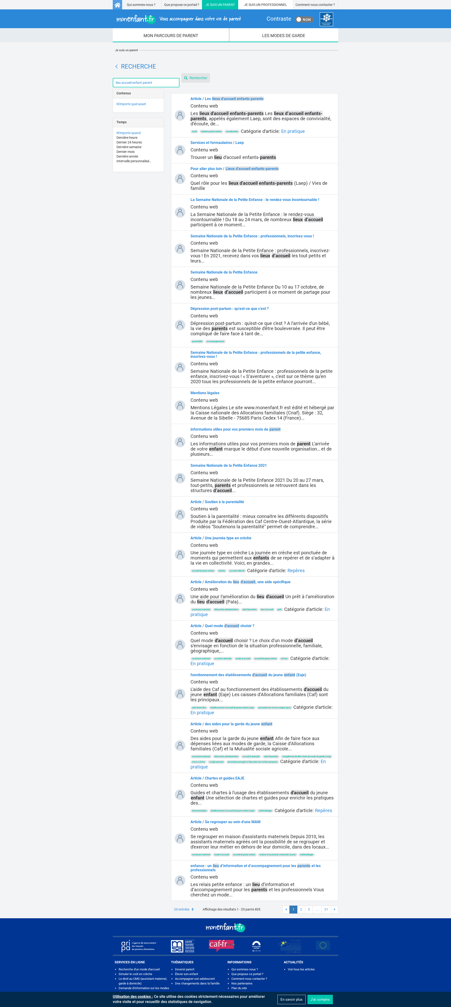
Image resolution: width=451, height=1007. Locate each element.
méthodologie (265, 811)
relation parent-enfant (211, 131)
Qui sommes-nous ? (141, 5)
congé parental (216, 762)
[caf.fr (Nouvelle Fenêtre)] (222, 946)
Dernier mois (126, 152)
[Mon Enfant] (225, 927)
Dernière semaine (129, 147)
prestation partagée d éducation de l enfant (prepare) (252, 762)
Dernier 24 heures (129, 142)
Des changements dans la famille (197, 983)
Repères (296, 570)
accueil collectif (236, 571)
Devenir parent (184, 969)
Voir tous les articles (301, 969)
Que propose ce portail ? (181, 5)
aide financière (250, 609)
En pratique (293, 131)
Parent (229, 5)
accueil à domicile (222, 658)
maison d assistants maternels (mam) (278, 854)
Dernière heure (127, 137)
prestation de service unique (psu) (274, 707)
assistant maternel (201, 609)
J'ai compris (320, 999)
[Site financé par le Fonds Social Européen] (323, 946)
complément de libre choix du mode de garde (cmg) (306, 756)
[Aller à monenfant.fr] (117, 4)
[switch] (304, 19)
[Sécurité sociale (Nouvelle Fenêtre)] (256, 946)
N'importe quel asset (131, 104)
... (317, 909)
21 (326, 909)
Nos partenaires (242, 983)
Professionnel (274, 5)
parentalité (197, 341)
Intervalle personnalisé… (134, 161)
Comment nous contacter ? (315, 5)
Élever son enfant (186, 974)
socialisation (232, 131)
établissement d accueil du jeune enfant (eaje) (232, 707)
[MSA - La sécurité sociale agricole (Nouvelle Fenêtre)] (182, 946)
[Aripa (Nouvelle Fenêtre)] (138, 946)
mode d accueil (243, 658)
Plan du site (239, 988)
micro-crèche (198, 762)
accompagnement (215, 341)
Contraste (279, 18)
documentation (199, 811)
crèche (221, 571)
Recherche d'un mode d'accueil (139, 969)
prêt (279, 609)
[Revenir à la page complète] (116, 66)
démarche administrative (226, 609)
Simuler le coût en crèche (135, 974)
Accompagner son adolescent (195, 978)
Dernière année (127, 156)
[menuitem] (171, 35)
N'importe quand (129, 133)
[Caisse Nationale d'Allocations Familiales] (326, 19)
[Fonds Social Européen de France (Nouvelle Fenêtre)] (289, 946)
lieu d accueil (267, 609)
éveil (194, 131)
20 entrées (181, 909)
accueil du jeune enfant (203, 571)
